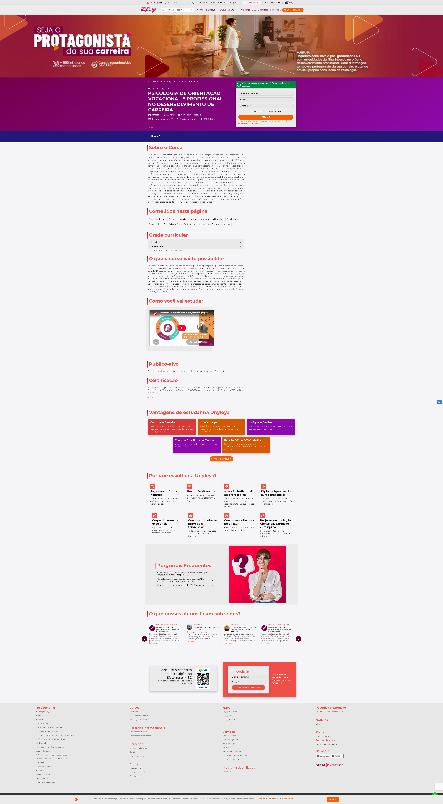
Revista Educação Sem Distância (329, 712)
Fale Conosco (135, 776)
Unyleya (152, 81)
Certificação (154, 224)
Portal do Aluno (229, 736)
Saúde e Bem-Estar (189, 81)
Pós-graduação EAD (138, 772)
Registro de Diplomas (232, 751)
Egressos (40, 763)
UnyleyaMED (228, 716)
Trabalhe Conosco (44, 767)
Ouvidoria (40, 771)
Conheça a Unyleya (221, 459)
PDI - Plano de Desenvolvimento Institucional (55, 735)
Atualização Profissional (269, 10)
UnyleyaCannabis (230, 712)
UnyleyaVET (228, 723)
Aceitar (332, 799)
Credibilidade (41, 720)
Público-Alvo (233, 219)
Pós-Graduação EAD (246, 10)
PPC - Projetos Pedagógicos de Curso (52, 739)
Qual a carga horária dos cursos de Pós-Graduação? (181, 585)
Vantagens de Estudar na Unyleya (214, 224)
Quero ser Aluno (293, 10)
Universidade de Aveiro (139, 732)
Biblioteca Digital (43, 743)
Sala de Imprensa (137, 756)
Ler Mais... (153, 643)
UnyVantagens (231, 3)
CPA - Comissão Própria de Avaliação (51, 755)
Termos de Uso (256, 123)
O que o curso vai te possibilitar (183, 219)
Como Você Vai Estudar (212, 219)
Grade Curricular (157, 219)
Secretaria (227, 747)
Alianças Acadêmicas (197, 3)
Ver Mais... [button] (151, 397)
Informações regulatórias (47, 731)
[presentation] (298, 639)
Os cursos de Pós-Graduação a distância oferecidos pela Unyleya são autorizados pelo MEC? (182, 574)
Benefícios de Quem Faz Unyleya (179, 224)
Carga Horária (156, 246)
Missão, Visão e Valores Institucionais (51, 759)
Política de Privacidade (45, 775)
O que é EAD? (42, 716)
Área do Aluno (252, 3)
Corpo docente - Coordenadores (50, 747)
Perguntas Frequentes (45, 782)
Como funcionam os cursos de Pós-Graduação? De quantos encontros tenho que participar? (180, 580)
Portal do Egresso (230, 740)
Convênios (134, 752)
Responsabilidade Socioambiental (50, 727)
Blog (318, 724)
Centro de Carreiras (231, 759)
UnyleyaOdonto (229, 720)
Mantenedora (42, 723)
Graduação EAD (227, 10)
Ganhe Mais (227, 772)
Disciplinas (155, 242)
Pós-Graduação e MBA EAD (141, 716)
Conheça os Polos (323, 736)
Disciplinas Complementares (235, 755)
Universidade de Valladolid (140, 736)
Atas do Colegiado (43, 751)
